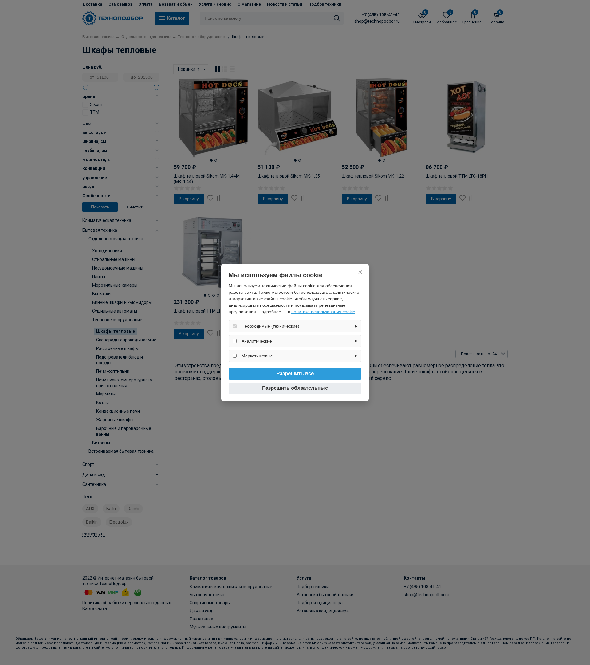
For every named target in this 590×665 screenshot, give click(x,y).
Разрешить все (295, 373)
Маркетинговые (257, 355)
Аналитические (257, 341)
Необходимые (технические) (270, 326)
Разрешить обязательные (295, 388)
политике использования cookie (323, 311)
